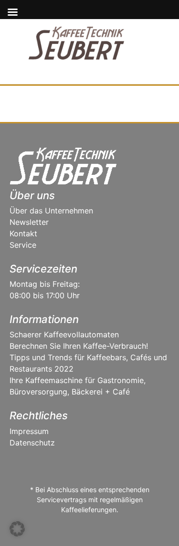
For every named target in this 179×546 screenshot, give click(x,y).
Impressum (29, 431)
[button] (17, 529)
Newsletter (29, 222)
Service (23, 245)
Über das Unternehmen (51, 210)
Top (168, 533)
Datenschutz (32, 442)
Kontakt (23, 233)
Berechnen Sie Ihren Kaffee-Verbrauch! (79, 346)
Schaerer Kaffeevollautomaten (64, 334)
